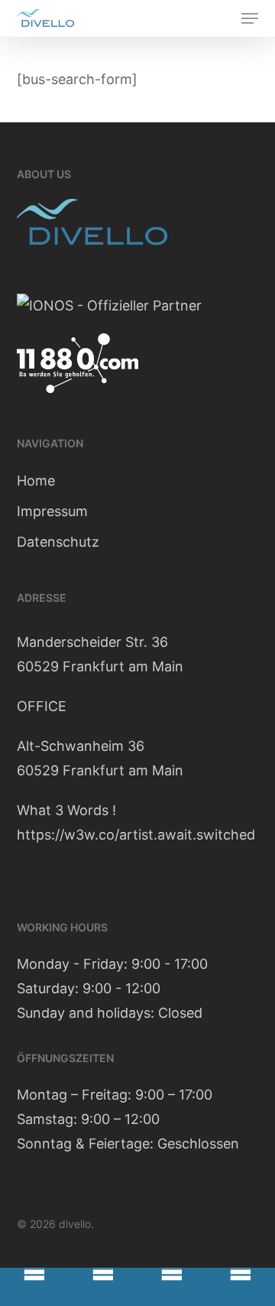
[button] (249, 18)
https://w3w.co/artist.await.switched (136, 835)
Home (36, 481)
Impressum (52, 511)
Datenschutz (58, 542)
